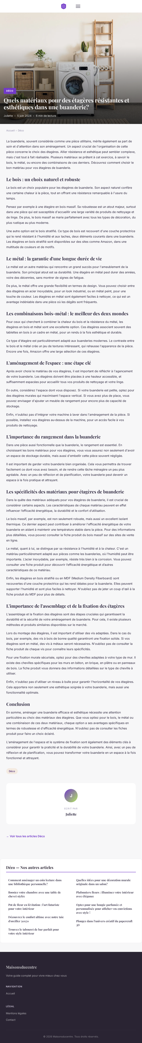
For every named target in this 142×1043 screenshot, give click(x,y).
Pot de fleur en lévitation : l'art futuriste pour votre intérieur (33, 907)
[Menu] (78, 6)
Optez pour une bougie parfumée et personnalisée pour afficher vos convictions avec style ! (104, 909)
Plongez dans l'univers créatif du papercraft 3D (104, 923)
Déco (9, 90)
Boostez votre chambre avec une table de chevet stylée (34, 894)
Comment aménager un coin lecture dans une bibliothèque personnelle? (35, 882)
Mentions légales (16, 1013)
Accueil (10, 130)
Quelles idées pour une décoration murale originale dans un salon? (103, 882)
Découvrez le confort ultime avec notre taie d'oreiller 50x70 (36, 919)
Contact (11, 1019)
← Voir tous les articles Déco (25, 836)
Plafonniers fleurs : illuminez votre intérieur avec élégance (105, 894)
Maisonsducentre (21, 967)
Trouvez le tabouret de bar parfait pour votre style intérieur (33, 931)
